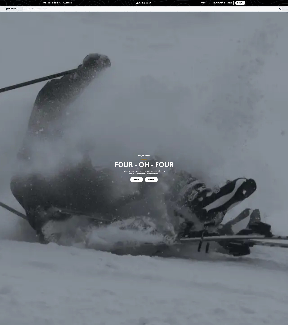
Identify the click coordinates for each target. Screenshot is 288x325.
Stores (151, 179)
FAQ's (203, 3)
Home (136, 179)
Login (229, 3)
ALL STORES (67, 3)
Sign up (240, 3)
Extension (56, 3)
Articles (46, 3)
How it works (219, 3)
